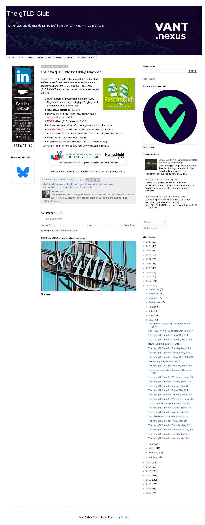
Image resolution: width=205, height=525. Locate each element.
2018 (149, 276)
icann (76, 184)
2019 (149, 272)
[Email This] (87, 180)
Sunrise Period (99, 171)
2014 (149, 466)
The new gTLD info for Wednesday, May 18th (171, 377)
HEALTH (75, 109)
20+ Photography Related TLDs (164, 361)
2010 (149, 484)
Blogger (125, 517)
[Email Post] (81, 180)
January (153, 457)
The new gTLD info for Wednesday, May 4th (170, 429)
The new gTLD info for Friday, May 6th (167, 420)
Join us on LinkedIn (86, 57)
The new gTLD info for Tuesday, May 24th (169, 348)
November (154, 293)
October (153, 298)
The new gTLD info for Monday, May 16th (169, 386)
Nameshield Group (71, 163)
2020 (149, 268)
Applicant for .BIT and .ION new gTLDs (165, 196)
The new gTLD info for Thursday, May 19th (170, 365)
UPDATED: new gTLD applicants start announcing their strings (178, 161)
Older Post (129, 225)
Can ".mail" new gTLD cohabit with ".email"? (170, 331)
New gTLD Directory (64, 57)
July (151, 311)
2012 (149, 475)
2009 (149, 488)
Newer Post (47, 225)
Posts (149, 222)
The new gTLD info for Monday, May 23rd (169, 352)
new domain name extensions (94, 184)
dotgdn (70, 184)
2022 (149, 259)
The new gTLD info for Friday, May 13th (168, 390)
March (152, 448)
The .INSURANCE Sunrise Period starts (168, 416)
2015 (149, 462)
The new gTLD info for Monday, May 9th (168, 412)
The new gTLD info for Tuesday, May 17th (169, 381)
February (154, 452)
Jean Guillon (149, 78)
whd (111, 184)
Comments (152, 228)
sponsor (90, 129)
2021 (149, 263)
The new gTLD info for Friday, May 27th (168, 335)
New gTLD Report (26, 57)
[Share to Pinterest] (99, 180)
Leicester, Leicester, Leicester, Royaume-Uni (71, 187)
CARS (83, 121)
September (155, 302)
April (151, 444)
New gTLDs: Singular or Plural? (164, 343)
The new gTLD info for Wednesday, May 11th (171, 399)
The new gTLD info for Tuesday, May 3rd (169, 434)
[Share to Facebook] (96, 180)
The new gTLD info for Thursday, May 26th (170, 339)
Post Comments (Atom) (66, 230)
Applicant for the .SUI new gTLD (161, 179)
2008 (149, 493)
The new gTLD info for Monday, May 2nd (169, 438)
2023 (149, 255)
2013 (149, 471)
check (59, 113)
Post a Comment (53, 218)
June (151, 315)
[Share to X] (93, 180)
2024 (149, 250)
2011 (149, 480)
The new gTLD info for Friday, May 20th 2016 (171, 357)
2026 (149, 241)
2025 (149, 246)
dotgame (61, 184)
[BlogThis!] (90, 180)
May (151, 320)
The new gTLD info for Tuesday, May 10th (169, 407)
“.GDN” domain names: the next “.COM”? (169, 403)
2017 (149, 281)
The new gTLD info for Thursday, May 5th (169, 425)
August (152, 306)
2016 (149, 285)
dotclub (52, 184)
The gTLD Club (27, 13)
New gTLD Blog (45, 57)
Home (11, 57)
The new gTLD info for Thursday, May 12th (170, 394)
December (154, 289)
